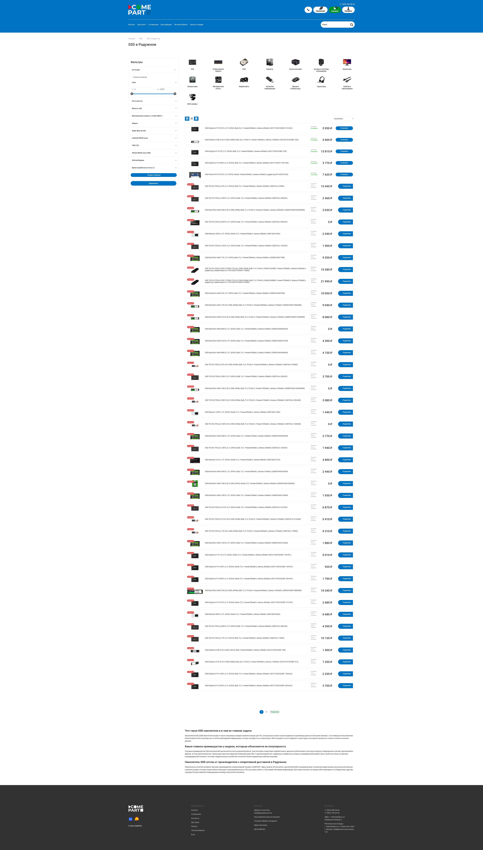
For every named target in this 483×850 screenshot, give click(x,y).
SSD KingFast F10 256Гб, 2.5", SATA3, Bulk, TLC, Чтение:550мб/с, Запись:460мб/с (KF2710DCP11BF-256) (247, 163)
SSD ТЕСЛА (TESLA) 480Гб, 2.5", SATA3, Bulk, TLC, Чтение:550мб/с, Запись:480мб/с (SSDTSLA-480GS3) (246, 626)
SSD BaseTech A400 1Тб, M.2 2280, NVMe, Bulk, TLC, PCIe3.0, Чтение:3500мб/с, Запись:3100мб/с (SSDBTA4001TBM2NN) (253, 305)
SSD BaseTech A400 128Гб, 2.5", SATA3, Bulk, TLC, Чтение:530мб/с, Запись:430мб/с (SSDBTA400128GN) (246, 495)
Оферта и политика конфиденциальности (263, 811)
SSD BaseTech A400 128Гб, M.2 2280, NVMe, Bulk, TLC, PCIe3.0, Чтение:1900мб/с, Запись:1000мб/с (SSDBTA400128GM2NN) (255, 388)
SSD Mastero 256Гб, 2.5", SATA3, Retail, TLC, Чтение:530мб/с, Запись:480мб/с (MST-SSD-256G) (242, 234)
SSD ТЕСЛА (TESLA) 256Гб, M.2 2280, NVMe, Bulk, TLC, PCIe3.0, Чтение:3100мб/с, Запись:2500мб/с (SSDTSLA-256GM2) (253, 400)
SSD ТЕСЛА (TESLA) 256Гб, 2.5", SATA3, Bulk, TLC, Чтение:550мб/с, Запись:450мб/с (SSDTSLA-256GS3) (246, 376)
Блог (193, 835)
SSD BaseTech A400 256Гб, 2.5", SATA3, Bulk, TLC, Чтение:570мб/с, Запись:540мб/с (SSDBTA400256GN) (246, 436)
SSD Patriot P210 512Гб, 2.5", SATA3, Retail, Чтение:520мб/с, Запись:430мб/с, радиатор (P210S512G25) (246, 174)
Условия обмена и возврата (265, 821)
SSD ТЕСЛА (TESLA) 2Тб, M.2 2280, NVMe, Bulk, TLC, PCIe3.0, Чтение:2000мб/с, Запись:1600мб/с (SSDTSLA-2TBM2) (251, 365)
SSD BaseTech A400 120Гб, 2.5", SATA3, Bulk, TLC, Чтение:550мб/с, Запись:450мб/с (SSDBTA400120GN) (246, 543)
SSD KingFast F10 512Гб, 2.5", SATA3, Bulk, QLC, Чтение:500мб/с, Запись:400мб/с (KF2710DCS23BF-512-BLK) (249, 128)
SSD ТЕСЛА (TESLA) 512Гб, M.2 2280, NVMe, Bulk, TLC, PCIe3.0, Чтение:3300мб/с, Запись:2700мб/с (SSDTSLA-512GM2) (253, 519)
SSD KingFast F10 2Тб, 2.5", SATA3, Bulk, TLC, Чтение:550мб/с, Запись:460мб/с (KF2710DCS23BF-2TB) (246, 151)
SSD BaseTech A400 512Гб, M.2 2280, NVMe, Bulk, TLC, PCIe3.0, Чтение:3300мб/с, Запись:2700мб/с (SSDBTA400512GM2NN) (255, 317)
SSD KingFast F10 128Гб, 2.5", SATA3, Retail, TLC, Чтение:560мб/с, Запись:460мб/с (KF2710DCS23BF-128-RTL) (249, 567)
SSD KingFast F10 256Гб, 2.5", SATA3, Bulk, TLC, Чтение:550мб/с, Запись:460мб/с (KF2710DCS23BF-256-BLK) (248, 686)
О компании (153, 25)
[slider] (132, 94)
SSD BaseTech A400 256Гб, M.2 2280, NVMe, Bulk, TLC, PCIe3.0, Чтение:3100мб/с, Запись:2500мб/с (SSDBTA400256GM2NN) (255, 210)
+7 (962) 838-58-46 (332, 810)
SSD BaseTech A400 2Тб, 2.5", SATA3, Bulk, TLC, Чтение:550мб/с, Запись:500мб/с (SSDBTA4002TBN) (245, 293)
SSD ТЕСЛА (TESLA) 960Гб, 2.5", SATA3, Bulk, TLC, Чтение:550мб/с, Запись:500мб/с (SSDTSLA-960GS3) (246, 222)
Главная (131, 39)
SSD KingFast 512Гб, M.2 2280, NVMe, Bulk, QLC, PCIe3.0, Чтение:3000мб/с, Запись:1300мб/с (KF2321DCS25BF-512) (251, 662)
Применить (153, 183)
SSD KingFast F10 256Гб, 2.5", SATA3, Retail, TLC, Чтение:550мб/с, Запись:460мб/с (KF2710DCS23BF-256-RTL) (249, 579)
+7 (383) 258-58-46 (347, 4)
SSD (140, 39)
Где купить (141, 25)
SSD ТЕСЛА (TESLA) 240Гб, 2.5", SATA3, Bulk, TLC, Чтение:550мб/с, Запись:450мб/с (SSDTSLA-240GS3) (246, 198)
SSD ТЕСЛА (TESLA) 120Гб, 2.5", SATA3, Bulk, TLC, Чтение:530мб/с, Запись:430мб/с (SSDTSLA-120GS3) (246, 246)
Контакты (195, 818)
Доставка (195, 822)
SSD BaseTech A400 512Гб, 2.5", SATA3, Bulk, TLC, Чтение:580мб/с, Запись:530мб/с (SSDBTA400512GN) (246, 341)
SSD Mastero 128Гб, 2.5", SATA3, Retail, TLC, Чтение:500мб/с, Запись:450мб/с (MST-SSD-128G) (242, 412)
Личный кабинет (181, 25)
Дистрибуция (166, 25)
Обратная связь (260, 825)
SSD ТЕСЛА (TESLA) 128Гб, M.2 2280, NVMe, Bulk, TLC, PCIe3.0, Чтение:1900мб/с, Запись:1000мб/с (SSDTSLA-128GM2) (253, 424)
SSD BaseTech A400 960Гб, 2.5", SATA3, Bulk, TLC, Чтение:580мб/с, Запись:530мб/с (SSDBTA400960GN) (246, 329)
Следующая (275, 712)
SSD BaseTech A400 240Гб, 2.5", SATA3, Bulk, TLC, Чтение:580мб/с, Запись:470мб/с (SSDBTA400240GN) (246, 472)
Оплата (194, 826)
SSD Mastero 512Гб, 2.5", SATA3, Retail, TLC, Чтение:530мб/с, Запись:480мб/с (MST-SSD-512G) (242, 460)
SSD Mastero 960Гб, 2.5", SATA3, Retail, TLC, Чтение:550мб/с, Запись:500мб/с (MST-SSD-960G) (242, 614)
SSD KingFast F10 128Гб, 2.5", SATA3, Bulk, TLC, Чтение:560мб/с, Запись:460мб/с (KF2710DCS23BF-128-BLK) (248, 674)
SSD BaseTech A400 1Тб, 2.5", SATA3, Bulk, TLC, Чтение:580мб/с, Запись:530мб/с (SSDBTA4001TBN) (245, 257)
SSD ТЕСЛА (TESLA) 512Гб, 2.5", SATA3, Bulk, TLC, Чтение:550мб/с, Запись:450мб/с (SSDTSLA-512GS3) (246, 507)
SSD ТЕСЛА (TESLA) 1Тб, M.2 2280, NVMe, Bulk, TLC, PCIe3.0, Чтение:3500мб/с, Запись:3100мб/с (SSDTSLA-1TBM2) (251, 531)
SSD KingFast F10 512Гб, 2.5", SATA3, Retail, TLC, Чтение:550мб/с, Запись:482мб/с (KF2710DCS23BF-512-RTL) (249, 602)
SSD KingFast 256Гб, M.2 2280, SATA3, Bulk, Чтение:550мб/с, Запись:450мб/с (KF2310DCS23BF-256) (245, 650)
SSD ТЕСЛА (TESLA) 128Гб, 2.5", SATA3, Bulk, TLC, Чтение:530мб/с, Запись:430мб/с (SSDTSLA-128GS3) (246, 448)
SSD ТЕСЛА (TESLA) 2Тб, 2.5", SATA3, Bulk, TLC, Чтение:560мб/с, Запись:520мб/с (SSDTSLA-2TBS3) (244, 186)
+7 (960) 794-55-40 (332, 813)
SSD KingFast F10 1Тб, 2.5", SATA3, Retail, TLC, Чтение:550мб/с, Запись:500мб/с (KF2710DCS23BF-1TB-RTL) (248, 555)
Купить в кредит (197, 25)
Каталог (131, 25)
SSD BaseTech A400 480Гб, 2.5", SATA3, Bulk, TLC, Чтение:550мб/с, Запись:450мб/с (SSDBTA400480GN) (246, 353)
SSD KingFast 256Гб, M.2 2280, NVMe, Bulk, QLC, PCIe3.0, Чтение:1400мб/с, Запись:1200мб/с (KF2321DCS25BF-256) (251, 140)
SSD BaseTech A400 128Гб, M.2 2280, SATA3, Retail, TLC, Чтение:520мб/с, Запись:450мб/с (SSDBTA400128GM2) (250, 483)
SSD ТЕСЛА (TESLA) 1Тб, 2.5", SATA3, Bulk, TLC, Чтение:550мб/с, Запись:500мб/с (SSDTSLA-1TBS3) (244, 638)
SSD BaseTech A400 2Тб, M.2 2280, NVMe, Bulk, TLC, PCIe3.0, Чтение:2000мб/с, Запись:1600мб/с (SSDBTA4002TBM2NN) (253, 590)
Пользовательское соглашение (267, 817)
